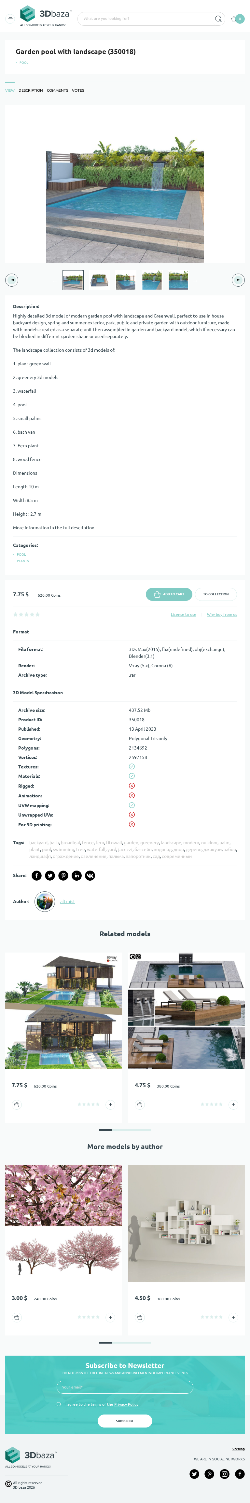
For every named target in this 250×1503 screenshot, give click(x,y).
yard (111, 849)
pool (46, 849)
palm (224, 842)
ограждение (66, 856)
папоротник (138, 856)
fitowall (114, 842)
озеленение (93, 856)
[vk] (90, 876)
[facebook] (37, 876)
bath (54, 842)
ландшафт (40, 856)
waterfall (96, 849)
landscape (171, 842)
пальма (116, 856)
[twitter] (50, 876)
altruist (67, 901)
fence (88, 842)
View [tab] (10, 90)
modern (191, 842)
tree (80, 849)
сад (156, 856)
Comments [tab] (57, 90)
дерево (193, 849)
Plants (23, 561)
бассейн (143, 849)
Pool (24, 62)
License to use (183, 614)
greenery (149, 842)
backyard (38, 842)
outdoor (209, 842)
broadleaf (70, 842)
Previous (55, 280)
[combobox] (144, 18)
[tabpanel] (125, 512)
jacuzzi (125, 849)
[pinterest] (63, 876)
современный (177, 856)
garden (131, 842)
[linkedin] (77, 876)
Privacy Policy (126, 1404)
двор (179, 849)
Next (195, 280)
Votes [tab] (78, 90)
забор (230, 849)
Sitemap (238, 1449)
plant (34, 849)
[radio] (15, 614)
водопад (163, 849)
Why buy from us (222, 614)
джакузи (212, 849)
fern (100, 842)
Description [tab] (31, 90)
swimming (63, 849)
